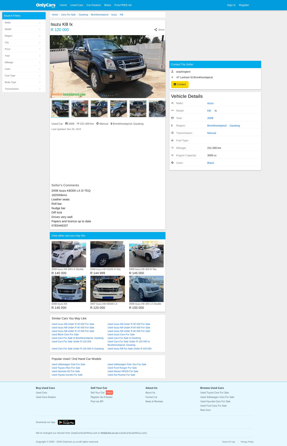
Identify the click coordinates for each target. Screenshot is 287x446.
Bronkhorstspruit (99, 14)
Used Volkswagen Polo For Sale (68, 364)
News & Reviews (154, 401)
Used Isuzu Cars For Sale (121, 334)
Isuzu (114, 14)
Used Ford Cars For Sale (213, 405)
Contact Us (151, 397)
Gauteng (83, 14)
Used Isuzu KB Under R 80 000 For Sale (129, 331)
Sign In (231, 5)
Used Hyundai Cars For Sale (215, 401)
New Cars (205, 410)
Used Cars (76, 5)
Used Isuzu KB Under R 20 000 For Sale (73, 324)
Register (244, 5)
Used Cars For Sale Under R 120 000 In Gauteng (78, 348)
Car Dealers (94, 5)
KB (121, 14)
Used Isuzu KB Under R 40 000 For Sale (73, 327)
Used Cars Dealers (46, 397)
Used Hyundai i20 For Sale (66, 371)
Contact (181, 84)
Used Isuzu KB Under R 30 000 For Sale (129, 324)
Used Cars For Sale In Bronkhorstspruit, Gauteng (77, 338)
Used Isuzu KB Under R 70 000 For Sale (73, 331)
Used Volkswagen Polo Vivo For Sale (127, 364)
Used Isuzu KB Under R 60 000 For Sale (129, 327)
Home (63, 5)
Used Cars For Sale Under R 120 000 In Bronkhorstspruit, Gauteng (129, 343)
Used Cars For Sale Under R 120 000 (71, 341)
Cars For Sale (68, 14)
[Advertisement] (107, 157)
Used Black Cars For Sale (65, 334)
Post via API (97, 401)
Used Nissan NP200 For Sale (123, 371)
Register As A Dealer (102, 397)
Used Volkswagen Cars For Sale (217, 397)
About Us (150, 392)
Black (210, 162)
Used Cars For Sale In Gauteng (124, 338)
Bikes (107, 5)
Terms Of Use (228, 442)
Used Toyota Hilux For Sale (66, 367)
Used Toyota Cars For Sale (214, 392)
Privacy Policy (247, 442)
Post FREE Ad (123, 5)
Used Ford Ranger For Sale (122, 367)
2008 (210, 118)
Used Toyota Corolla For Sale (67, 374)
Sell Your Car (101, 392)
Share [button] (161, 29)
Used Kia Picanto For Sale (121, 374)
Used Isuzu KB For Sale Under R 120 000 (129, 348)
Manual (211, 133)
